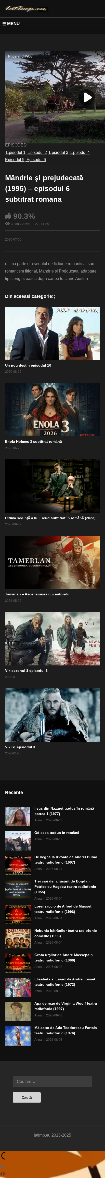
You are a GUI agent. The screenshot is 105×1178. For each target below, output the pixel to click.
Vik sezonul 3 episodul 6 (26, 671)
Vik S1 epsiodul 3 (20, 747)
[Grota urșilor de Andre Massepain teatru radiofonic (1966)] (18, 963)
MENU (13, 23)
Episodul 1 (15, 152)
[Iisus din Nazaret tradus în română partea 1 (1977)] (18, 816)
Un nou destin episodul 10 (28, 365)
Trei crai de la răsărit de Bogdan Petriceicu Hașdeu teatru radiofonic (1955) (65, 886)
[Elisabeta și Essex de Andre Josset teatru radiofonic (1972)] (18, 987)
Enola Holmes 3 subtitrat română (33, 441)
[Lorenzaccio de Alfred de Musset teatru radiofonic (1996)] (18, 914)
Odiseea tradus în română (56, 833)
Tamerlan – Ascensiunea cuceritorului (38, 594)
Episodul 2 (37, 152)
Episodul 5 (14, 159)
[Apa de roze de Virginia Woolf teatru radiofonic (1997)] (18, 1011)
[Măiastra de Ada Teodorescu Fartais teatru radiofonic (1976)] (18, 1036)
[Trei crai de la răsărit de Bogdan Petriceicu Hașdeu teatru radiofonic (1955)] (18, 889)
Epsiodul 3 (58, 152)
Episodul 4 (79, 152)
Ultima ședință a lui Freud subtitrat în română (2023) (50, 518)
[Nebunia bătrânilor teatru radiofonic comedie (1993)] (18, 938)
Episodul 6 (35, 159)
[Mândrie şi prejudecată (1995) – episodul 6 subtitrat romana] (52, 333)
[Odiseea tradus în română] (18, 841)
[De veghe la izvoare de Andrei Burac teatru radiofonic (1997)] (18, 865)
